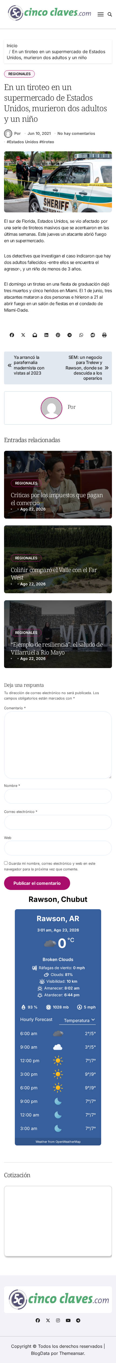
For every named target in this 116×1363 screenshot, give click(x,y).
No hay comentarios (76, 133)
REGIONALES (19, 74)
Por (17, 133)
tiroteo (48, 141)
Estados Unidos (23, 141)
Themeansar (71, 1353)
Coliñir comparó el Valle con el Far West (54, 574)
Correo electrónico (20, 812)
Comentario (15, 708)
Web (7, 838)
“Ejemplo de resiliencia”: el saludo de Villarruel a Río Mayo (57, 648)
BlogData (40, 1353)
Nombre (12, 786)
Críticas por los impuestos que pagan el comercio (57, 499)
